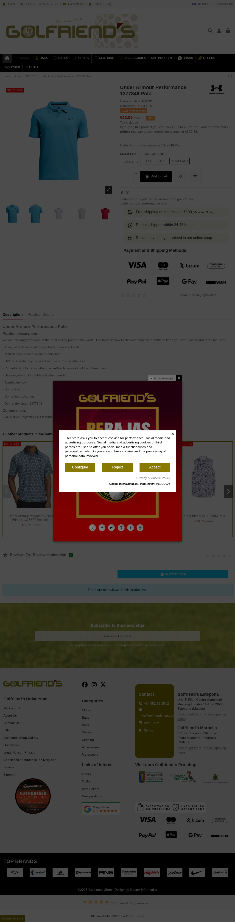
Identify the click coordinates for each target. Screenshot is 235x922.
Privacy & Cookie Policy (153, 478)
